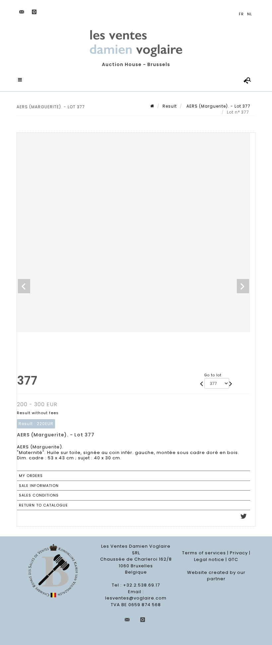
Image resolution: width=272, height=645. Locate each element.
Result (170, 106)
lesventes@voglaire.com (136, 598)
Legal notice (209, 559)
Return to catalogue (43, 505)
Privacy (239, 553)
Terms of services (204, 553)
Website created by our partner (216, 575)
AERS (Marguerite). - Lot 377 (217, 106)
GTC (233, 559)
